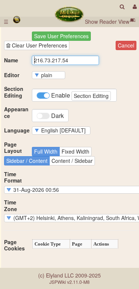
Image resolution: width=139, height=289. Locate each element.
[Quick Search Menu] (122, 6)
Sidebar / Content (26, 160)
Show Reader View (107, 21)
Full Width (45, 151)
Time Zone (10, 205)
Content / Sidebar (72, 160)
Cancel (126, 45)
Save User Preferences (61, 36)
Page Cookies (14, 245)
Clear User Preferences (38, 45)
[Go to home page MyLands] (69, 14)
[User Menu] (134, 6)
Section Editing (13, 92)
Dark (57, 115)
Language (17, 130)
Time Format (13, 177)
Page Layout (13, 147)
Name (11, 60)
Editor (11, 75)
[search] (122, 6)
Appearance (16, 112)
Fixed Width (75, 151)
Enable (79, 95)
